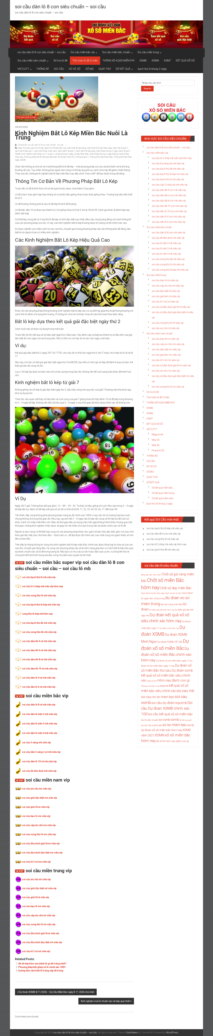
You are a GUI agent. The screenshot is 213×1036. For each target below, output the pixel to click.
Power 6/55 (158, 450)
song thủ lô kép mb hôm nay (37, 613)
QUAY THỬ (105, 68)
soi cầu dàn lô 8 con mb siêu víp (168, 232)
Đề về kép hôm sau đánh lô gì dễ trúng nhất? (42, 963)
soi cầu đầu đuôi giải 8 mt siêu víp (40, 933)
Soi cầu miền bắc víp (83, 52)
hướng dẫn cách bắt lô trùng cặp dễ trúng (40, 970)
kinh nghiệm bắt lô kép (31, 154)
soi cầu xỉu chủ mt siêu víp (36, 879)
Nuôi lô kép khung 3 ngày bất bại (104, 154)
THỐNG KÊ (42, 68)
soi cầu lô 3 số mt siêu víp (36, 951)
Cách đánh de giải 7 (66, 151)
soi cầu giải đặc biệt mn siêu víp (39, 797)
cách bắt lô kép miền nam (45, 151)
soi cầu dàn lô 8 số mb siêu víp (38, 704)
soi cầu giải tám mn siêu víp (166, 354)
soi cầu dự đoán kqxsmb (169, 703)
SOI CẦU (59, 68)
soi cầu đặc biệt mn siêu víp (166, 349)
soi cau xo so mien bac (157, 697)
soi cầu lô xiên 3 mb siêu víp (166, 248)
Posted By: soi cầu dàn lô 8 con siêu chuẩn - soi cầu (40, 145)
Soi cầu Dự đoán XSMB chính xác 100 (167, 708)
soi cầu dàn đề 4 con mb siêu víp (169, 190)
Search (147, 88)
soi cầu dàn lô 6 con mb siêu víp (168, 222)
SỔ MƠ (89, 68)
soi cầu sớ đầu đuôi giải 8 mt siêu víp (171, 307)
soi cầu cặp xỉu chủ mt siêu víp (38, 915)
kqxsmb (164, 685)
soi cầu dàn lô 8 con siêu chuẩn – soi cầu (60, 6)
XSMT (167, 60)
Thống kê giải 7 (82, 157)
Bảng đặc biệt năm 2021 (151, 575)
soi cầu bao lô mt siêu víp (36, 906)
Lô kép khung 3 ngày (64, 154)
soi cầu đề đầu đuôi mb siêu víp (39, 771)
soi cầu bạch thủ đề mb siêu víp (39, 623)
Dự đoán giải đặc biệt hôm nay (161, 610)
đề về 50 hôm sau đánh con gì (172, 741)
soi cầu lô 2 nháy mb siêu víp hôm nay (42, 586)
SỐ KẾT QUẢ (123, 68)
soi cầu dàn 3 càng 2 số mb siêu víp (41, 752)
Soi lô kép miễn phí (66, 157)
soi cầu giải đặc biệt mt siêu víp (39, 888)
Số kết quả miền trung (163, 493)
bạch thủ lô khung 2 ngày (152, 68)
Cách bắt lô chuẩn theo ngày (99, 148)
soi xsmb (164, 719)
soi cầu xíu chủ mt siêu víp (165, 328)
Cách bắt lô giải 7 (120, 148)
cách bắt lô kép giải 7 (24, 151)
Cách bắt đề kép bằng (76, 148)
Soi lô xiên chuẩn (149, 720)
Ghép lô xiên (152, 681)
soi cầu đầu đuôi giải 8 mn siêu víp (41, 843)
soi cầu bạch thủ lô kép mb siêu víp (41, 604)
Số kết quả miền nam (163, 498)
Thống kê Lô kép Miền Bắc (101, 157)
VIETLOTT (23, 68)
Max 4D (156, 445)
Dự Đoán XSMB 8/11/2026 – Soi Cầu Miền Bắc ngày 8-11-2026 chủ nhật (56, 992)
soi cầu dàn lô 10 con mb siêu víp (169, 211)
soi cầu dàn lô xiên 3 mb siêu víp (39, 723)
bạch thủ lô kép (37, 148)
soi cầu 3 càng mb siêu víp (36, 742)
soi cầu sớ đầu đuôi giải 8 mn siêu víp (171, 365)
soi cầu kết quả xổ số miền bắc (170, 714)
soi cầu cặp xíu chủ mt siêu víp (168, 285)
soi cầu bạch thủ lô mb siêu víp (38, 577)
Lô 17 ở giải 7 (48, 154)
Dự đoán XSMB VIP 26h (169, 642)
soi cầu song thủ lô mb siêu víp (39, 595)
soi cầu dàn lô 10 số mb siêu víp (39, 761)
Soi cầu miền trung (148, 52)
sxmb (175, 720)
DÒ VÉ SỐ (74, 68)
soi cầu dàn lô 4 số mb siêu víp (38, 677)
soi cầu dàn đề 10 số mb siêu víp (39, 668)
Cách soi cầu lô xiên (173, 593)
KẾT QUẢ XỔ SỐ (185, 60)
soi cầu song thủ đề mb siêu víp (39, 632)
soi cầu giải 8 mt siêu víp (35, 897)
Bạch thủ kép (23, 148)
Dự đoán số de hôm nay (169, 628)
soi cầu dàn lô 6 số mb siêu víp (38, 687)
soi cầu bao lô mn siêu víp (36, 816)
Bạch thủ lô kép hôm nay (55, 148)
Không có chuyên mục (150, 686)
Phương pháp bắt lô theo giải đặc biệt (40, 157)
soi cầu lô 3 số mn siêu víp (36, 861)
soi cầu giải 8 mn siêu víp (35, 807)
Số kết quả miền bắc (162, 487)
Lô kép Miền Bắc (81, 154)
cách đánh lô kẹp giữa (85, 151)
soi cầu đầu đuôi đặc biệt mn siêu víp (42, 852)
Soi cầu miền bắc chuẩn (116, 52)
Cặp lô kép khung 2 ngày (107, 151)
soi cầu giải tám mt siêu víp (166, 296)
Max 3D (156, 440)
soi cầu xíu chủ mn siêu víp (166, 370)
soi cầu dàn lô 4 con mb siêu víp (168, 216)
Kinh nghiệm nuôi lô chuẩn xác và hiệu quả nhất (105, 1001)
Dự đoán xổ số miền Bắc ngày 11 (172, 660)
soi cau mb (185, 691)
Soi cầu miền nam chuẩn (31, 60)
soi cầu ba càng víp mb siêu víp (168, 163)
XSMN (155, 60)
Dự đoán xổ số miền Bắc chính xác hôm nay (166, 654)
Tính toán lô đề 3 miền (85, 60)
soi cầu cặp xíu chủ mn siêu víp (168, 344)
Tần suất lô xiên (155, 725)
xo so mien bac (174, 725)
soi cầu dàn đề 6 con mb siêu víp (169, 195)
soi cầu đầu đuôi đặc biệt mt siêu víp (42, 942)
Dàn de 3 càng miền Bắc (171, 604)
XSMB (143, 60)
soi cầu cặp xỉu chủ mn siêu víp (39, 825)
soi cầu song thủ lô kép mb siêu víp (170, 269)
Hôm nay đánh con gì (173, 680)
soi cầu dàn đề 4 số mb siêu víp (39, 641)
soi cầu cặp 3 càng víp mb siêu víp (170, 184)
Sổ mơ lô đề (60, 60)
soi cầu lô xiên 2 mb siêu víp (166, 243)
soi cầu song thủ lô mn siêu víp (39, 834)
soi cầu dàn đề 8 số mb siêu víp (39, 659)
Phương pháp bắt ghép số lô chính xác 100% (42, 967)
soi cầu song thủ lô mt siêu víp (38, 924)
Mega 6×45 (157, 434)
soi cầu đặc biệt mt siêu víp (166, 291)
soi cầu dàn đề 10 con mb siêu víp (169, 206)
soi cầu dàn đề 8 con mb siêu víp (169, 200)
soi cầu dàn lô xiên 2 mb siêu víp (39, 714)
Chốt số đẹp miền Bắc (176, 588)
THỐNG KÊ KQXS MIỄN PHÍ (118, 60)
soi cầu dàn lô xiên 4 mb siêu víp (39, 733)
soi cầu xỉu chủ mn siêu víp (36, 788)
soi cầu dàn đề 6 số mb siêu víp (39, 650)
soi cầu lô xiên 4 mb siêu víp (166, 253)
